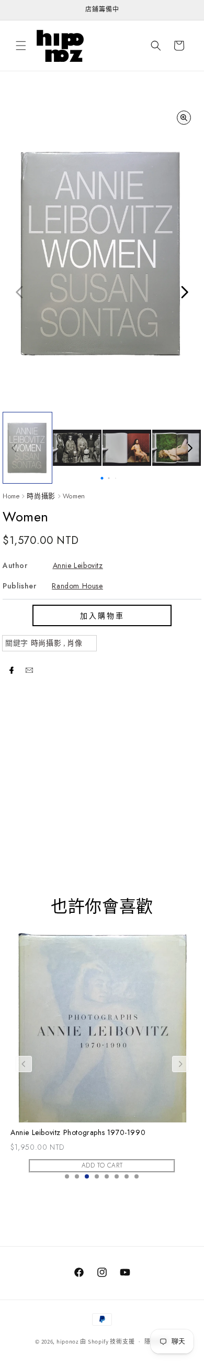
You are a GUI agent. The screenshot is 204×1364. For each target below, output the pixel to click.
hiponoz (67, 1341)
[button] (20, 45)
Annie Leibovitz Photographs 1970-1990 (77, 1133)
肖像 (74, 643)
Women (74, 496)
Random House (77, 586)
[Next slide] (180, 1064)
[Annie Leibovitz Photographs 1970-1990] (102, 1025)
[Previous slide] (24, 1064)
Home (11, 496)
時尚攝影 (41, 496)
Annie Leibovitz (78, 565)
